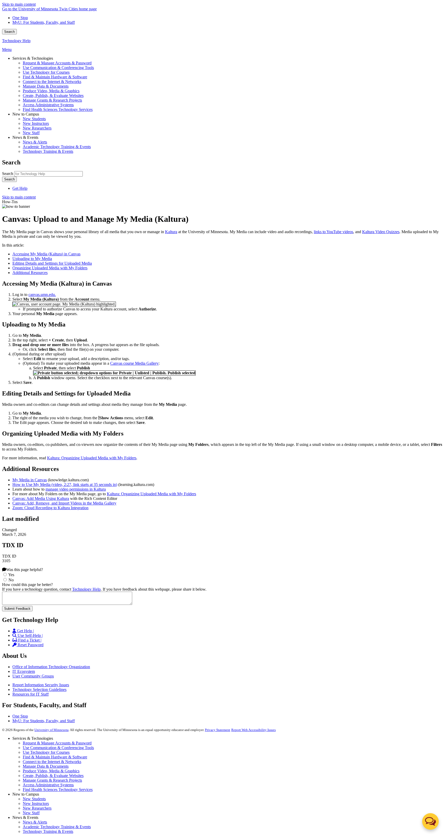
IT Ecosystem (23, 671)
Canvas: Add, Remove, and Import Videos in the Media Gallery (64, 503)
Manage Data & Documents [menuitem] (46, 86)
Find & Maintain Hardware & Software (55, 757)
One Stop (20, 18)
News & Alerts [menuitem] (35, 142)
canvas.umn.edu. (42, 294)
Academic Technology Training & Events (57, 827)
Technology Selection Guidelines (39, 689)
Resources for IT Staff (30, 694)
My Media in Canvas (29, 480)
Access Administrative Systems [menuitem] (48, 105)
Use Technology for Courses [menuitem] (46, 72)
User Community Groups (33, 676)
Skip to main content (19, 4)
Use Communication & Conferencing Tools (58, 747)
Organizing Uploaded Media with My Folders (49, 268)
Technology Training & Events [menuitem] (48, 151)
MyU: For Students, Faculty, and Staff (43, 22)
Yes (11, 575)
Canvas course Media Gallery (134, 363)
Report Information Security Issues (40, 685)
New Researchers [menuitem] (37, 128)
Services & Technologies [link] (32, 58)
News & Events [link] (25, 137)
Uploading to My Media (32, 258)
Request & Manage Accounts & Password (57, 743)
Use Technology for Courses (46, 752)
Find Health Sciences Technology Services (58, 789)
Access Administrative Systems (48, 785)
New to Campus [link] (25, 114)
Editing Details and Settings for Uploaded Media (52, 263)
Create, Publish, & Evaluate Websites (53, 775)
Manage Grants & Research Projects (52, 780)
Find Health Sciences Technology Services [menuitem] (58, 109)
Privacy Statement (217, 730)
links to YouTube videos (333, 232)
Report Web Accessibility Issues (253, 730)
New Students (34, 799)
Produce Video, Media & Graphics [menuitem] (51, 91)
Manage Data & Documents (46, 766)
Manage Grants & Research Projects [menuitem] (52, 100)
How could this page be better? (27, 584)
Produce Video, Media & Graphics (51, 771)
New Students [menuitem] (34, 119)
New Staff (31, 813)
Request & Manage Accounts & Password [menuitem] (57, 63)
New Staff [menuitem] (31, 133)
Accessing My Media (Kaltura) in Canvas (46, 254)
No (11, 580)
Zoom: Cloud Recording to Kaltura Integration (50, 508)
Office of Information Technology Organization (51, 667)
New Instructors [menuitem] (36, 123)
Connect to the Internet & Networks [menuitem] (52, 81)
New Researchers (37, 808)
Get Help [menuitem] (19, 188)
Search (9, 32)
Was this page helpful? (24, 569)
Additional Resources (30, 272)
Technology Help (16, 41)
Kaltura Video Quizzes (380, 232)
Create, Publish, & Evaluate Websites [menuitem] (53, 95)
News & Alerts (35, 822)
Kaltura (171, 232)
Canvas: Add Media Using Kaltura (40, 498)
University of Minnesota (51, 730)
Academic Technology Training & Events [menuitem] (57, 146)
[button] (430, 821)
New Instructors (36, 803)
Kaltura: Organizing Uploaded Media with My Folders (91, 458)
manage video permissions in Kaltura (76, 489)
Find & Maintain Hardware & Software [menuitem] (55, 77)
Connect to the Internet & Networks (52, 761)
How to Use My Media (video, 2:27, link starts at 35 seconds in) (64, 484)
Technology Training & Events (48, 831)
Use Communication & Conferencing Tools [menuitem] (58, 67)
